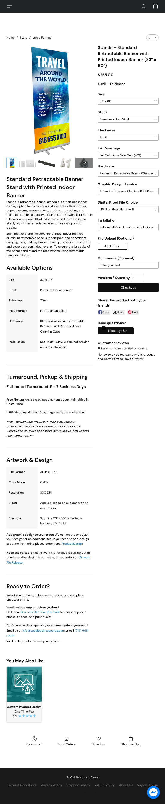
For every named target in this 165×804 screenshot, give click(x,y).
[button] (11, 6)
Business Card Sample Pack (40, 612)
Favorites (98, 744)
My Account (34, 744)
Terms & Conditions (22, 785)
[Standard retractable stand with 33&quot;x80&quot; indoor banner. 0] (11, 163)
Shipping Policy (78, 785)
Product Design (72, 544)
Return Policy (104, 785)
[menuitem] (149, 38)
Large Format (42, 38)
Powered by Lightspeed (82, 792)
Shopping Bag (131, 744)
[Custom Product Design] (24, 684)
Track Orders (66, 744)
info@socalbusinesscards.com (43, 630)
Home (10, 38)
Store (23, 38)
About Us (126, 785)
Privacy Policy (51, 785)
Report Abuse (147, 785)
